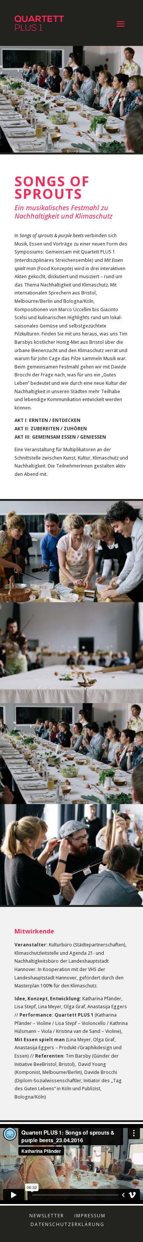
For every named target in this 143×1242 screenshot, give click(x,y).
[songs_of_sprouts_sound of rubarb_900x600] (71, 905)
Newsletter (46, 1215)
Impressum (90, 1215)
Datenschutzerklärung (67, 1224)
